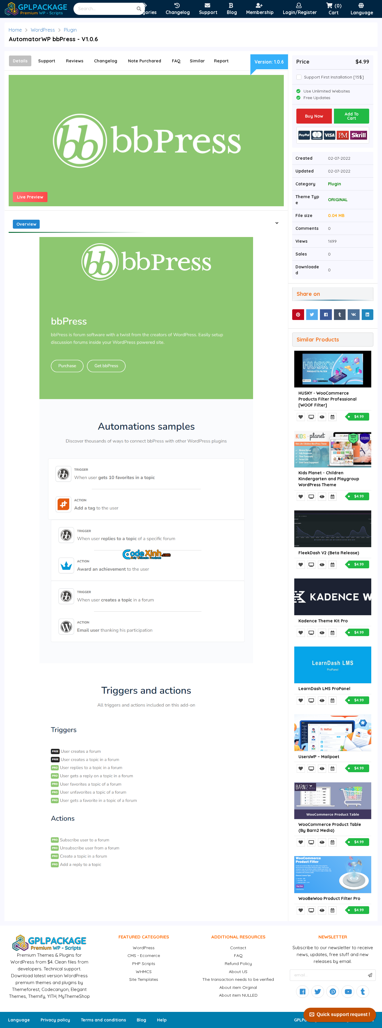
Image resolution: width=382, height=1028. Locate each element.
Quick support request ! (343, 1014)
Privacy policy (55, 1020)
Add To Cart (351, 116)
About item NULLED (238, 995)
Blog (141, 1020)
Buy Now (314, 116)
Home (15, 29)
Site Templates (143, 979)
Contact (238, 947)
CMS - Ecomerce (143, 955)
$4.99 (359, 416)
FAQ (238, 955)
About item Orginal (238, 987)
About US (238, 971)
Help (162, 1020)
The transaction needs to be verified (238, 979)
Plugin (70, 30)
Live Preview (30, 197)
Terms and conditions (103, 1020)
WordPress (43, 30)
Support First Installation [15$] (334, 77)
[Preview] (312, 417)
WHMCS (144, 971)
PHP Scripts (143, 963)
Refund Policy (238, 963)
